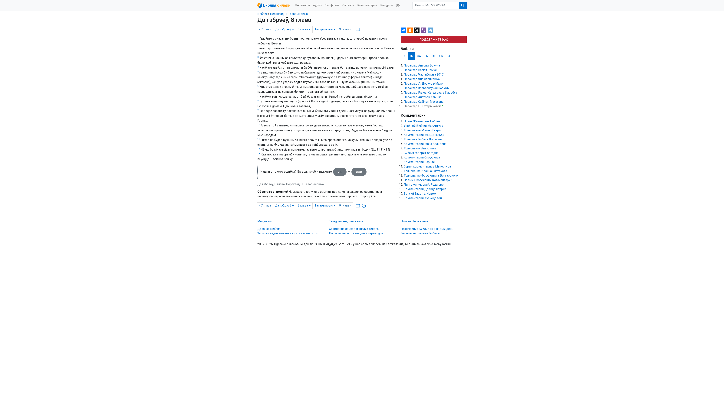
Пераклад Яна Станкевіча (422, 79)
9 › (345, 29)
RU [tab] (404, 56)
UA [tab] (419, 56)
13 (258, 153)
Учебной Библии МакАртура (423, 126)
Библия (262, 14)
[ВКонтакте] (403, 30)
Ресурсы (386, 5)
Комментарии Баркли (419, 162)
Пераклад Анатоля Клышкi (422, 97)
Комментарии (367, 5)
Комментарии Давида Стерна (425, 189)
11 (258, 139)
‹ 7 (265, 29)
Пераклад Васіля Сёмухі (420, 70)
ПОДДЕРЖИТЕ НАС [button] (434, 39)
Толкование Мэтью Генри (422, 130)
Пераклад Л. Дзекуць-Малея (424, 83)
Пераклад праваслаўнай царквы (426, 88)
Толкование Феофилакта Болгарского (431, 175)
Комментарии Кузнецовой (423, 198)
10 (258, 124)
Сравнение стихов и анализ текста (354, 229)
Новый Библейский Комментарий (428, 180)
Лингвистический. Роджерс (424, 184)
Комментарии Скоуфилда (422, 157)
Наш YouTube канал (414, 221)
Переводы (302, 5)
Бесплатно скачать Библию (420, 233)
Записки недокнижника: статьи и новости (287, 233)
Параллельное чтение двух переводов (356, 233)
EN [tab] (426, 56)
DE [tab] (434, 56)
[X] (417, 30)
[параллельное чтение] (357, 29)
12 (258, 148)
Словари (348, 5)
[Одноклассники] (410, 30)
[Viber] (423, 30)
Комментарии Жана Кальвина (425, 144)
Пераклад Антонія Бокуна (422, 65)
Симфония (332, 5)
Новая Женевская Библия (422, 121)
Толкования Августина (420, 148)
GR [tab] (441, 56)
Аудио (317, 5)
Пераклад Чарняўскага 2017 (423, 74)
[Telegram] (430, 30)
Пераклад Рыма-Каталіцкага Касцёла (430, 92)
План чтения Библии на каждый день (427, 229)
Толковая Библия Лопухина (423, 139)
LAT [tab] (449, 56)
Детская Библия (268, 229)
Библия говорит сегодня (421, 153)
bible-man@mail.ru (439, 244)
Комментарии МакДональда (424, 135)
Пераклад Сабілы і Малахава (423, 101)
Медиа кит (265, 221)
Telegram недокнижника (346, 221)
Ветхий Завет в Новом (420, 193)
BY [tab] (411, 56)
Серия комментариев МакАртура (427, 166)
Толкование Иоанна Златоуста (425, 171)
